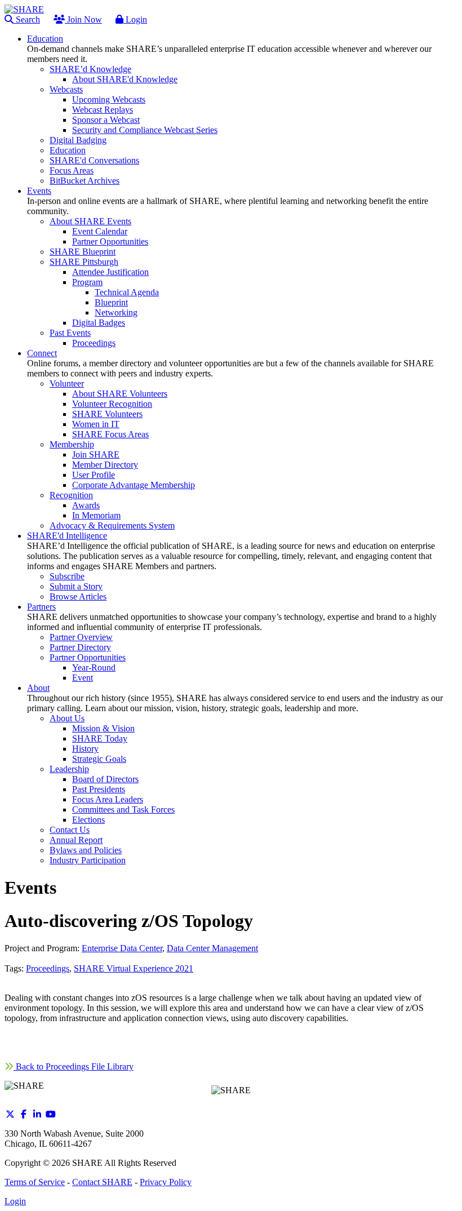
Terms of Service (35, 1182)
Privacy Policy (166, 1182)
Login (135, 19)
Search (27, 19)
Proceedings (47, 968)
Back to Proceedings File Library (74, 1066)
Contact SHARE (102, 1182)
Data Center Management (212, 948)
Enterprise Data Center (122, 948)
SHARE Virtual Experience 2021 (133, 968)
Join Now (83, 19)
